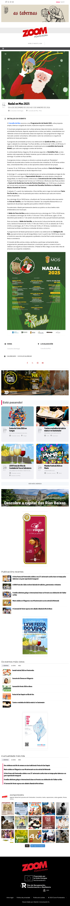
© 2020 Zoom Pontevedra (56, 897)
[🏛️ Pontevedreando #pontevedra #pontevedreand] (62, 836)
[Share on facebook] (27, 363)
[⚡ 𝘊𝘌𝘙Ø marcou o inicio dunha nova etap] (48, 808)
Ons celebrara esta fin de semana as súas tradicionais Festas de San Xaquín (27, 765)
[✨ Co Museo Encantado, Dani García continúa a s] (7, 836)
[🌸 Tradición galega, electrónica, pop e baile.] (62, 822)
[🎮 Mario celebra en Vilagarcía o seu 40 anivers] (35, 836)
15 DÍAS (13, 665)
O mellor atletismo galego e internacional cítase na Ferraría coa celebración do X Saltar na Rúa (39, 594)
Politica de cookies (39, 897)
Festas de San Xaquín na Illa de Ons (23, 694)
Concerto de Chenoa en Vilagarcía (22, 678)
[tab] (5, 665)
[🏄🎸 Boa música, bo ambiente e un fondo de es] (21, 836)
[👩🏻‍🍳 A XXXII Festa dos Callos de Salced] (7, 808)
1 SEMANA (5, 665)
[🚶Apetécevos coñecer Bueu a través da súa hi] (21, 808)
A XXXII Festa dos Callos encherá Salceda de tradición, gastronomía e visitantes (37, 585)
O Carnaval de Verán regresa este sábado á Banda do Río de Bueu (32, 609)
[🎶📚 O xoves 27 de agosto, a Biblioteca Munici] (35, 822)
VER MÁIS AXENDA (35, 483)
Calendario (11, 356)
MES (19, 665)
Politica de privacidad (23, 897)
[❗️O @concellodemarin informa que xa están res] (62, 808)
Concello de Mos (15, 123)
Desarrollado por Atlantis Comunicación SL (36, 902)
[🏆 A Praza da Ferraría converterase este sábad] (35, 808)
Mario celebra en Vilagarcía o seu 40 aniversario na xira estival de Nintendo (36, 601)
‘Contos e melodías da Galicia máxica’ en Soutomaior (28, 702)
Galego (58, 2)
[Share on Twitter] (32, 363)
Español (62, 2)
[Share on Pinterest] (37, 363)
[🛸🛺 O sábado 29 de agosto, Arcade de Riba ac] (21, 822)
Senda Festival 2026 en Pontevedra (23, 670)
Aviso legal (10, 897)
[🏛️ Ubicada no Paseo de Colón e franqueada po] (7, 822)
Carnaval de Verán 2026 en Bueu (22, 686)
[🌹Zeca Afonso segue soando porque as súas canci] (48, 836)
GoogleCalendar (25, 356)
